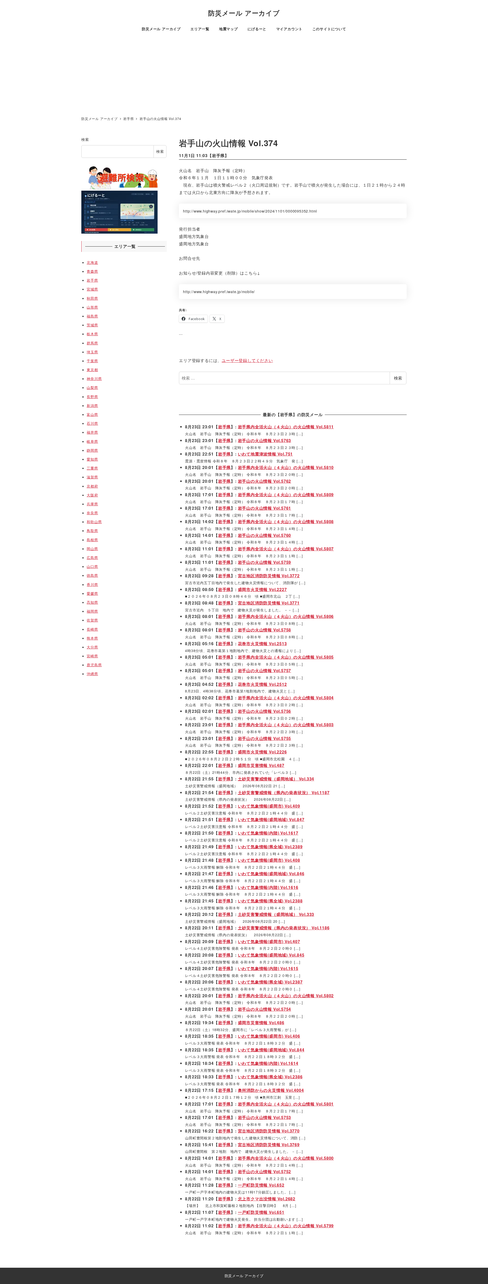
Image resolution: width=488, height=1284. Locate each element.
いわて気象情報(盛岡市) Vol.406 (269, 1036)
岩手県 (218, 155)
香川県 (92, 584)
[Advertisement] (244, 75)
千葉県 (92, 360)
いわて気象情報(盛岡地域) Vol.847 (271, 819)
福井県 (92, 432)
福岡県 (92, 611)
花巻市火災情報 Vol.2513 (262, 643)
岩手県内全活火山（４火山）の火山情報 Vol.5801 (286, 1104)
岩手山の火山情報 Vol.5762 (264, 481)
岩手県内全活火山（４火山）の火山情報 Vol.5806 (286, 616)
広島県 (92, 557)
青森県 (92, 271)
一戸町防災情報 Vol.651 (261, 1212)
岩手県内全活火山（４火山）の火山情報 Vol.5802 (286, 996)
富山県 (92, 414)
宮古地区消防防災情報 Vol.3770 (269, 1131)
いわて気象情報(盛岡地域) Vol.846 (271, 874)
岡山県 (92, 548)
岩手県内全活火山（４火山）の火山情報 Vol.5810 (286, 467)
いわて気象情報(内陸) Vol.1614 (268, 1063)
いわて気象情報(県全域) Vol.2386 (270, 1077)
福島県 (92, 316)
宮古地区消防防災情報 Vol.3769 (269, 1144)
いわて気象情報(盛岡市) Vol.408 (269, 860)
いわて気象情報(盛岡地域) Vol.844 (271, 1050)
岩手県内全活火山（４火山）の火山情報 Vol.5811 (286, 427)
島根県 (92, 539)
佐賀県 (92, 620)
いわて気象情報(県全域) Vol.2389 (270, 847)
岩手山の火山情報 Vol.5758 (264, 630)
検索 (398, 378)
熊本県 (92, 638)
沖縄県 (92, 673)
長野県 (92, 396)
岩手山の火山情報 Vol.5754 (264, 1009)
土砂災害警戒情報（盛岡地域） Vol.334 (276, 779)
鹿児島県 (94, 664)
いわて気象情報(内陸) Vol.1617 (268, 833)
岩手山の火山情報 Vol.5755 (264, 738)
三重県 (92, 468)
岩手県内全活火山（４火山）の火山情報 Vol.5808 (286, 521)
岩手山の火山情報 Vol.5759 (264, 562)
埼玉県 (92, 351)
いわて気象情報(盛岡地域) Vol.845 (271, 955)
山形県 (92, 307)
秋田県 (92, 298)
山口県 (92, 566)
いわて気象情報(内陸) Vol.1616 (268, 887)
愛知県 (92, 459)
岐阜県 (92, 441)
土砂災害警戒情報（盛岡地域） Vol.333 (276, 914)
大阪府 (92, 494)
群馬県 (92, 342)
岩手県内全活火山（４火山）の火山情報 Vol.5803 (286, 725)
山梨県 (92, 387)
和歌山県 (94, 521)
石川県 (92, 423)
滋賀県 (92, 476)
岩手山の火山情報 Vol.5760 (264, 535)
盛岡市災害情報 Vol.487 (261, 765)
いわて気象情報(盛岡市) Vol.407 (269, 941)
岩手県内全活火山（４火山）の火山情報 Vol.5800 (286, 1158)
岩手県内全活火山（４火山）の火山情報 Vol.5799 (286, 1226)
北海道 (92, 262)
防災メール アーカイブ (244, 13)
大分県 (92, 646)
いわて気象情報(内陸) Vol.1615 (268, 968)
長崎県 (92, 629)
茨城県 (92, 324)
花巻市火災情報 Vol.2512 (262, 684)
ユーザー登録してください (247, 360)
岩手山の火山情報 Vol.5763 (264, 440)
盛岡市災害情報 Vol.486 (261, 1022)
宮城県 (92, 289)
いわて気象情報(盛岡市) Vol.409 (269, 806)
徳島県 (92, 575)
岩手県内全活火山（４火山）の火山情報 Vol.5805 (286, 657)
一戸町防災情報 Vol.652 (261, 1185)
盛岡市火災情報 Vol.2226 (262, 752)
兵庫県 (92, 503)
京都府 (92, 486)
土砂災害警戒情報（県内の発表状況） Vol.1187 (284, 792)
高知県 (92, 602)
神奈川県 (94, 378)
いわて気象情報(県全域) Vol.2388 (270, 901)
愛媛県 (92, 593)
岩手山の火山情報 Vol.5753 (264, 1117)
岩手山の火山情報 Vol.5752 (264, 1171)
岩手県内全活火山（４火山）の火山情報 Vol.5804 (286, 698)
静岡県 (92, 450)
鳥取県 (92, 530)
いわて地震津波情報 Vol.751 (265, 454)
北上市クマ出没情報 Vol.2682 (266, 1199)
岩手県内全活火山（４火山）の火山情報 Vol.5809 (286, 494)
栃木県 (92, 333)
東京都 (92, 369)
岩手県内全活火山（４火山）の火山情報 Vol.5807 (286, 549)
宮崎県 (92, 655)
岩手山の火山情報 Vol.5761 (264, 508)
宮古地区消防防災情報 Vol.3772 (269, 576)
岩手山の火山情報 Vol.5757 (264, 670)
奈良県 (92, 512)
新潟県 (92, 405)
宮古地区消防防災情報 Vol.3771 (269, 603)
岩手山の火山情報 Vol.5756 (264, 711)
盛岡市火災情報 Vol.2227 (262, 589)
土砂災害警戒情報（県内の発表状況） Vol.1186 (284, 928)
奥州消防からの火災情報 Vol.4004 (271, 1090)
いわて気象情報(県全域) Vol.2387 (270, 982)
